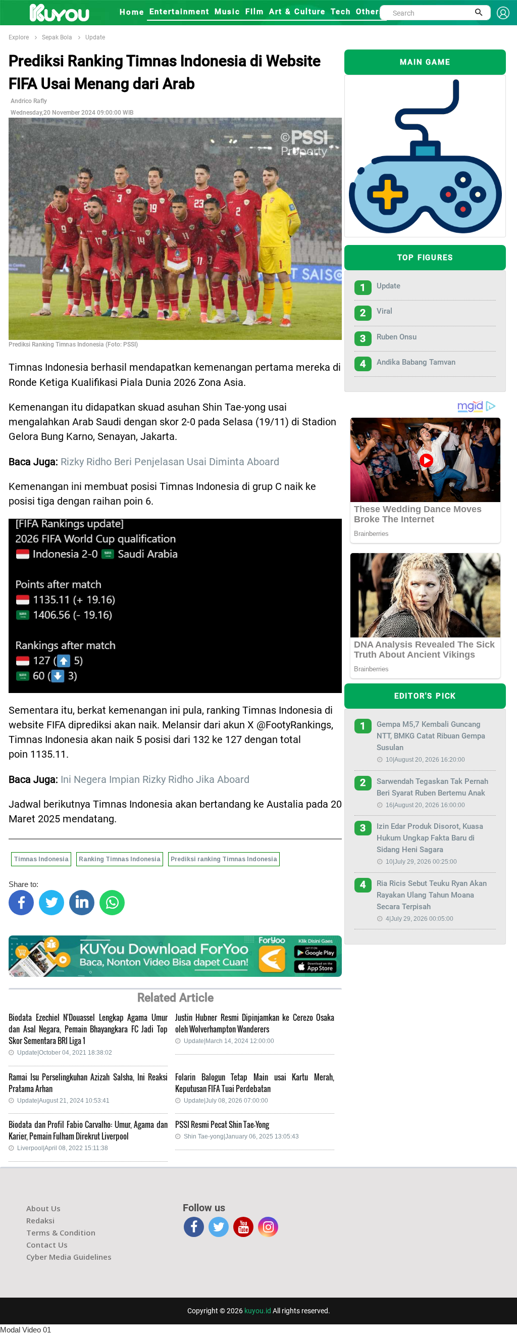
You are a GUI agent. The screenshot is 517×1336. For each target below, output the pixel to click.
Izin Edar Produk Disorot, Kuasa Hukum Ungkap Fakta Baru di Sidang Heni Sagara (430, 838)
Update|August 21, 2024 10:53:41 (63, 1100)
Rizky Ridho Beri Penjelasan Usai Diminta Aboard (170, 462)
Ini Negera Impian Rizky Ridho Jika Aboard (155, 779)
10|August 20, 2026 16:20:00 (425, 759)
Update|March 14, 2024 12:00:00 (229, 1041)
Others (370, 11)
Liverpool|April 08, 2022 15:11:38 (62, 1148)
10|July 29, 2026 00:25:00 (421, 861)
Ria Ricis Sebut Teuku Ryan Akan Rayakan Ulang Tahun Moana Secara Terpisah (432, 895)
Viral (384, 311)
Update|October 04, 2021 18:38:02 (64, 1052)
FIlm (254, 11)
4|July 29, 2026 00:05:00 (419, 918)
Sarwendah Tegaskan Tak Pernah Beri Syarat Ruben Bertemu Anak (432, 787)
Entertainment (179, 11)
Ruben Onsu (397, 336)
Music (227, 11)
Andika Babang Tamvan (416, 362)
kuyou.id (257, 1311)
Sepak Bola (57, 37)
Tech (341, 11)
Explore (19, 37)
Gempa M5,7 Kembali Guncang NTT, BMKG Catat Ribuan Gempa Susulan (431, 736)
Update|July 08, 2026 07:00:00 (226, 1100)
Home (132, 12)
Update (95, 37)
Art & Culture (297, 11)
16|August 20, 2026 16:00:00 (425, 805)
